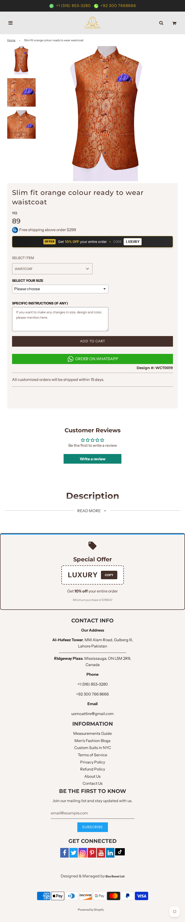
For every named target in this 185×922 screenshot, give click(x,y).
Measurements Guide (92, 733)
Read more (89, 510)
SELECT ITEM (23, 258)
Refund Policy (92, 769)
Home (11, 40)
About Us (92, 776)
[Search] (161, 23)
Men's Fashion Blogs (92, 740)
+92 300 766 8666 (92, 694)
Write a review (93, 458)
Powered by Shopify (91, 909)
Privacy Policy (92, 762)
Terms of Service (92, 754)
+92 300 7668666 (117, 5)
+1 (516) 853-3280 (73, 5)
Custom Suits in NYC (92, 747)
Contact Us (93, 783)
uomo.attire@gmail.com (92, 713)
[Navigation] (10, 22)
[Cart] (174, 23)
